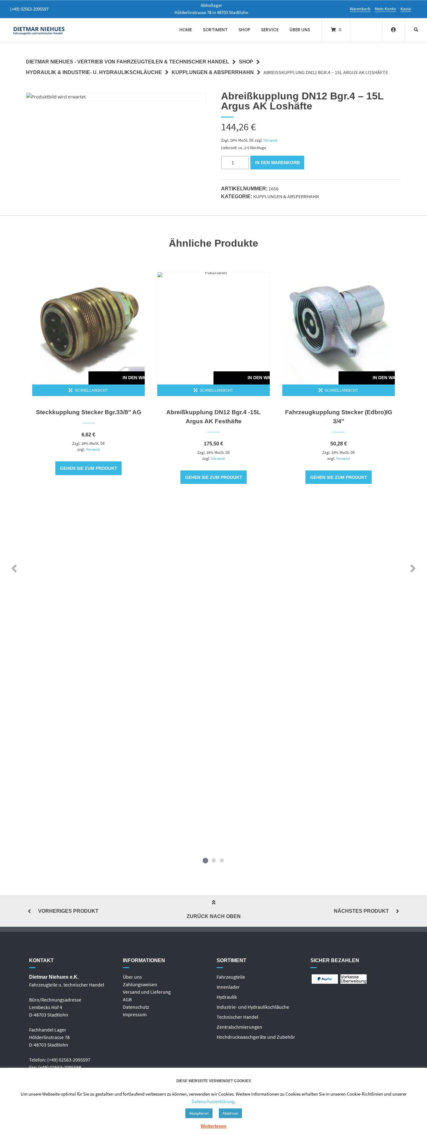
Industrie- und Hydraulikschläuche (253, 1007)
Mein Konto (385, 9)
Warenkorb (360, 9)
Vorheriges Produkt (68, 911)
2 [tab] (213, 860)
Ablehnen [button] (230, 1113)
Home (185, 30)
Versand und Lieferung (147, 992)
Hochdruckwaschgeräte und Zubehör (256, 1037)
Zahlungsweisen (140, 984)
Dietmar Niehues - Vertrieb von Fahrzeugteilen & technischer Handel (127, 61)
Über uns (299, 30)
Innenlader (228, 987)
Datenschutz (136, 1007)
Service (270, 30)
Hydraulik (227, 997)
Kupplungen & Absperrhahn (213, 72)
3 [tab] (222, 860)
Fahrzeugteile (231, 977)
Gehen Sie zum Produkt (88, 468)
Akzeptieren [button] (199, 1113)
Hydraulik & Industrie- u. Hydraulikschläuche (94, 72)
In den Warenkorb (277, 162)
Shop (244, 30)
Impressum (135, 1014)
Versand (270, 140)
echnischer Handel (238, 1017)
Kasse (405, 9)
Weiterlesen (213, 1126)
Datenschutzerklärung (213, 1101)
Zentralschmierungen (239, 1027)
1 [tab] (205, 860)
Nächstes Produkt (361, 911)
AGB (127, 999)
